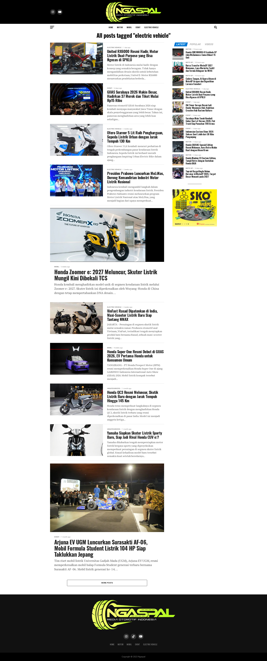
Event (138, 27)
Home (111, 27)
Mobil (129, 27)
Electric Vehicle (151, 27)
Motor (120, 27)
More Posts (107, 583)
